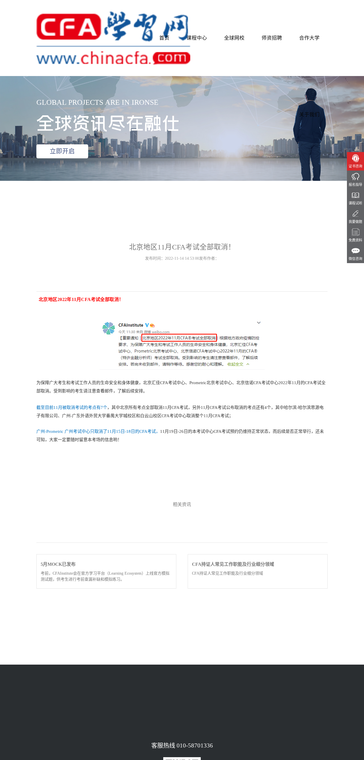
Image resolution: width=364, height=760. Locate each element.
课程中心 (197, 38)
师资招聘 (272, 38)
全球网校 (234, 38)
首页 (164, 38)
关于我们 (309, 114)
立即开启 (62, 151)
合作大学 (309, 38)
